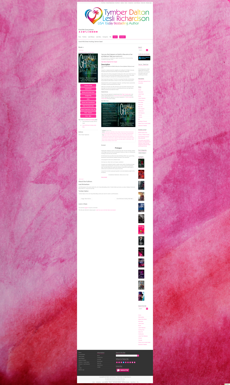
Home (80, 36)
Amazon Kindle (88, 85)
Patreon (80, 352)
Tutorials (140, 117)
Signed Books (100, 365)
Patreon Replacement (110, 2)
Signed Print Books (142, 319)
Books (126, 2)
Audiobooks (141, 110)
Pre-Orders (140, 102)
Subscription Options (117, 382)
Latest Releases (137, 2)
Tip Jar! (115, 36)
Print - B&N (88, 116)
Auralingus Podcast (142, 121)
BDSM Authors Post (142, 132)
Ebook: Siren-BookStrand (88, 102)
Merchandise (141, 317)
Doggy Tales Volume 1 (85, 198)
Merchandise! (99, 361)
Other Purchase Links (88, 106)
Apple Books (88, 88)
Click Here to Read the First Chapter (109, 61)
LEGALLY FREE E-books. (143, 134)
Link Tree (99, 359)
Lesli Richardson (83, 52)
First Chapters (141, 108)
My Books (84, 36)
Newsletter (122, 36)
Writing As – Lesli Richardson (84, 364)
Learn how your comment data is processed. (106, 210)
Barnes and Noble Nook (88, 92)
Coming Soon (130, 2)
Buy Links (140, 106)
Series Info (143, 2)
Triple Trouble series (126, 94)
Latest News (98, 36)
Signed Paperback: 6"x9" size (88, 109)
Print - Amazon (88, 112)
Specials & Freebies (142, 125)
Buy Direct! (117, 2)
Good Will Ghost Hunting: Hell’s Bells (125, 198)
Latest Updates (81, 356)
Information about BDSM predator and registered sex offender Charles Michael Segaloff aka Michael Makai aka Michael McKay (144, 143)
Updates (122, 2)
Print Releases (141, 113)
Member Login (148, 2)
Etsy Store (103, 2)
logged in (86, 207)
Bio (139, 119)
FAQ (110, 36)
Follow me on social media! (144, 123)
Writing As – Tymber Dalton (84, 362)
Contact (140, 115)
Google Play (88, 95)
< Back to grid (81, 50)
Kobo (88, 99)
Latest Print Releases (143, 336)
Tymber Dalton (91, 52)
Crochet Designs (82, 354)
